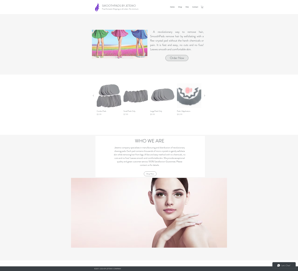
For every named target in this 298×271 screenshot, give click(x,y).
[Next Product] (204, 95)
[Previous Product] (93, 95)
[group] (149, 99)
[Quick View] (109, 95)
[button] (202, 7)
